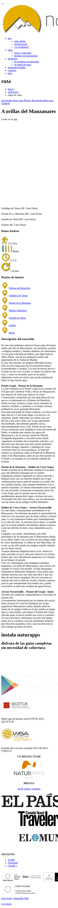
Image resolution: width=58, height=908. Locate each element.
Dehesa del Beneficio (19, 288)
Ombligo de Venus (18, 295)
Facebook (13, 862)
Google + (12, 865)
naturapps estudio (16, 67)
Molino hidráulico (18, 310)
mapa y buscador (22, 52)
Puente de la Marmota (20, 303)
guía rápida (19, 41)
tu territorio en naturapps (26, 61)
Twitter (11, 859)
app (9, 38)
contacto (12, 70)
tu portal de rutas (22, 64)
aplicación (13, 92)
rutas (10, 50)
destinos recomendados (26, 55)
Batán (12, 332)
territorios (12, 58)
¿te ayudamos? (21, 47)
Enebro (12, 325)
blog (10, 73)
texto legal (6, 898)
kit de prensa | (25, 788)
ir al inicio (6, 903)
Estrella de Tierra (17, 318)
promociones (20, 44)
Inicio (11, 89)
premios (36, 788)
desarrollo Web (21, 898)
